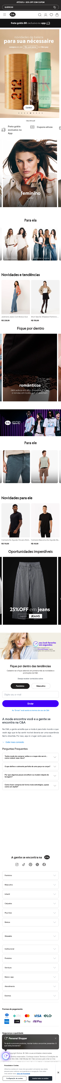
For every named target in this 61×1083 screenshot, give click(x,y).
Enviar (30, 703)
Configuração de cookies (14, 1078)
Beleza (7, 922)
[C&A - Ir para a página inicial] (12, 14)
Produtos (8, 958)
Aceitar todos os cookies (40, 1078)
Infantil (7, 894)
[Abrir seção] (35, 875)
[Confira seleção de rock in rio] (30, 435)
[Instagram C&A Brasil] (17, 865)
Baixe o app (9, 977)
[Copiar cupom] (54, 7)
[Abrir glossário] (34, 936)
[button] (40, 14)
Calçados (8, 903)
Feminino (20, 686)
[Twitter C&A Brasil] (37, 865)
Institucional (9, 949)
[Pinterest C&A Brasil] (30, 865)
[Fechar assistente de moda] (55, 1038)
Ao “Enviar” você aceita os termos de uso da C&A (30, 710)
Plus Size (8, 913)
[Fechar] (58, 1072)
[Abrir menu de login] (45, 14)
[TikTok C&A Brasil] (23, 865)
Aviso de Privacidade (23, 1073)
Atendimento (10, 986)
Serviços (8, 968)
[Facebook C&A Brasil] (44, 865)
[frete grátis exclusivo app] (30, 26)
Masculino (40, 686)
